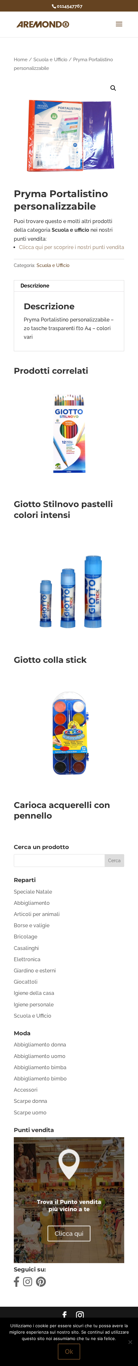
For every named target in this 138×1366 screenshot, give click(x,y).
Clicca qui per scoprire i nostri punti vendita (71, 247)
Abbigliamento (32, 903)
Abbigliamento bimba (40, 1067)
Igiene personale (34, 1005)
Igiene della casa (34, 993)
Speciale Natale (33, 892)
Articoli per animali (37, 914)
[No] (130, 1342)
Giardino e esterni (35, 971)
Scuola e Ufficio (50, 59)
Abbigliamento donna (40, 1045)
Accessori (26, 1090)
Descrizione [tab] (35, 286)
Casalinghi (26, 948)
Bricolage (25, 937)
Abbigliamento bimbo (40, 1079)
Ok (69, 1351)
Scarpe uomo (30, 1113)
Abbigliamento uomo (39, 1056)
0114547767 (69, 6)
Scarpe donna (30, 1101)
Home (21, 59)
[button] (113, 88)
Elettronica (27, 959)
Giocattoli (26, 982)
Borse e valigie (31, 925)
